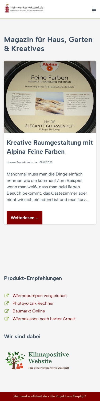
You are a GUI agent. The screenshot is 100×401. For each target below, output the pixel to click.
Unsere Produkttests (20, 162)
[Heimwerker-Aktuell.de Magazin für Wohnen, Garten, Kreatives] (24, 9)
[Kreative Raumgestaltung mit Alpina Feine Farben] (50, 97)
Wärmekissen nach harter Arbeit (44, 318)
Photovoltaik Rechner (33, 303)
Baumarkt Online (29, 311)
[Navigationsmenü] (94, 9)
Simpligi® (79, 396)
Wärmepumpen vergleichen (40, 295)
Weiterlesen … (22, 220)
